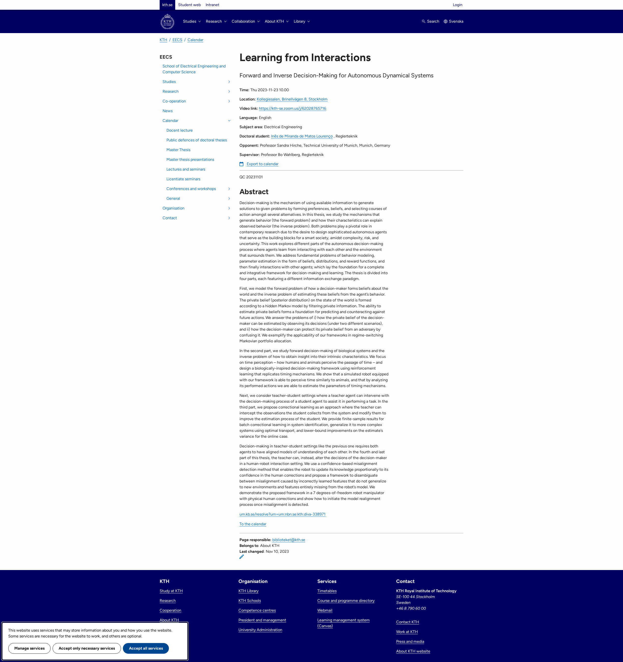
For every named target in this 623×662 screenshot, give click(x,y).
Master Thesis (178, 149)
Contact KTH (407, 622)
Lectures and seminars (185, 169)
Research (171, 91)
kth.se (167, 4)
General (173, 198)
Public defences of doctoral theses (196, 140)
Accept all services (146, 648)
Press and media (410, 641)
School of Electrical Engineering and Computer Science (194, 69)
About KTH (169, 620)
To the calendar (252, 524)
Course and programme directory (346, 600)
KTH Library (248, 591)
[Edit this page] (241, 556)
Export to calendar (262, 164)
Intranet (212, 4)
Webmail (324, 610)
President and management (262, 620)
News (168, 111)
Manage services (29, 648)
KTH (163, 39)
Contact (170, 218)
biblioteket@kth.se (288, 539)
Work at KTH (407, 631)
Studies (169, 81)
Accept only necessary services (87, 648)
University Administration (260, 629)
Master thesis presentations (190, 159)
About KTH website (413, 651)
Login (457, 4)
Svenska (456, 21)
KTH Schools (249, 600)
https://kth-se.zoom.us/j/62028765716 (292, 108)
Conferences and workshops (191, 188)
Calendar (195, 39)
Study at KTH (171, 591)
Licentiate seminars (183, 179)
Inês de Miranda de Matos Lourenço (302, 136)
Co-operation (174, 101)
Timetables (327, 591)
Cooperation (170, 610)
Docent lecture (179, 130)
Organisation (173, 208)
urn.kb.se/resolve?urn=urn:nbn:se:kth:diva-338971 (282, 514)
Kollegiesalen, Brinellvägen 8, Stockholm (292, 99)
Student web (189, 4)
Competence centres (257, 610)
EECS (177, 39)
